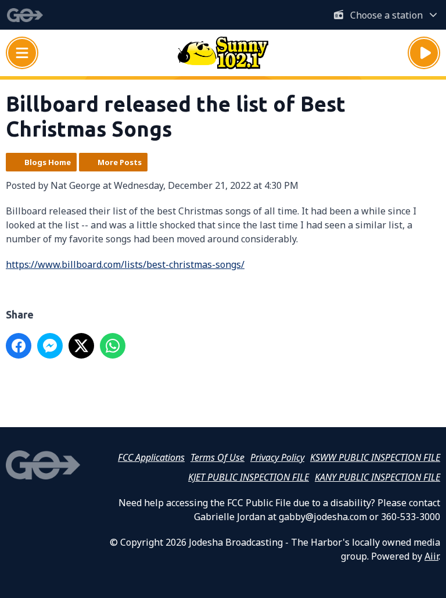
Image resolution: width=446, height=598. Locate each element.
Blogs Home (47, 162)
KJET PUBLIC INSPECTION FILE (248, 477)
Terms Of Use (217, 457)
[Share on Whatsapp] (112, 346)
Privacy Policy (277, 457)
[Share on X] (81, 346)
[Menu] (22, 53)
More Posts (120, 162)
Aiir (431, 556)
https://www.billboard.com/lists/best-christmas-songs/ (125, 264)
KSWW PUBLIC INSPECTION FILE (375, 457)
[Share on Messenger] (50, 346)
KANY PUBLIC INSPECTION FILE (377, 477)
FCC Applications (151, 457)
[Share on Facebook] (18, 346)
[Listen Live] (424, 53)
